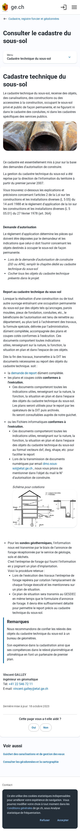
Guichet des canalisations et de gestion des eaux (33, 754)
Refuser (45, 820)
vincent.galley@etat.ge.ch (30, 689)
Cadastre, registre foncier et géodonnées (34, 18)
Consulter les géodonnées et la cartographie (31, 761)
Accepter (63, 820)
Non (45, 727)
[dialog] (40, 809)
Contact (7, 784)
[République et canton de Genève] (5, 7)
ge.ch (17, 7)
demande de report (24, 373)
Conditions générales (19, 808)
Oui (34, 727)
